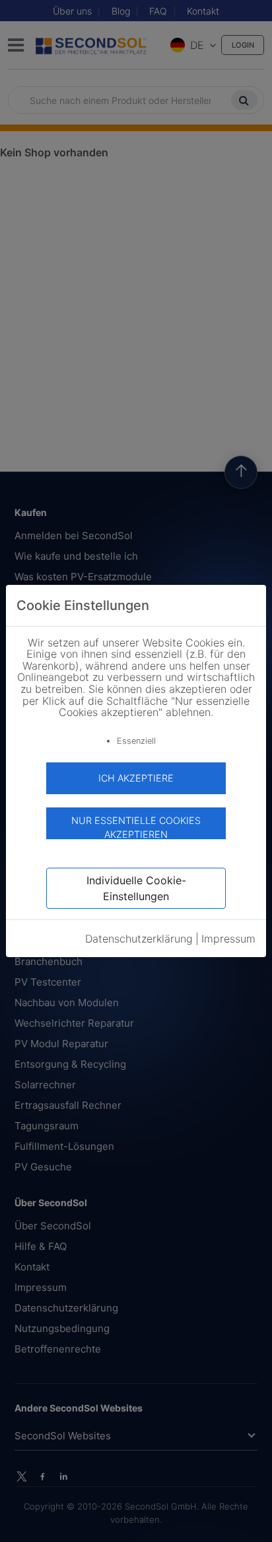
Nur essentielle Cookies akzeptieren (136, 827)
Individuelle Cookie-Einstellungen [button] (136, 888)
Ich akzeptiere (136, 778)
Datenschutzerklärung (139, 938)
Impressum (228, 938)
